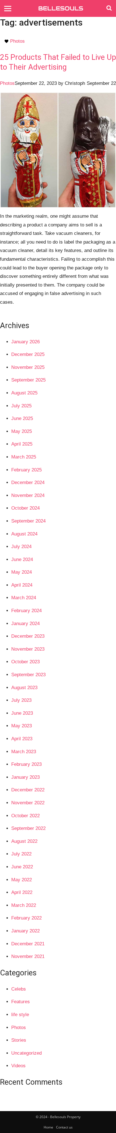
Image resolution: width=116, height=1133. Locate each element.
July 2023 (21, 700)
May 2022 (21, 879)
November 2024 (27, 495)
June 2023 (22, 713)
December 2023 (27, 636)
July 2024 (21, 546)
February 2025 (26, 470)
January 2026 (25, 341)
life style (20, 1014)
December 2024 (27, 482)
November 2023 (27, 649)
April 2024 (21, 585)
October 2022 (25, 815)
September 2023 (28, 674)
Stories (18, 1040)
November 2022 (27, 802)
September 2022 (28, 828)
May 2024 (21, 572)
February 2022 (26, 918)
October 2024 (25, 508)
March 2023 (23, 751)
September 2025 (28, 380)
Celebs (18, 989)
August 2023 (24, 687)
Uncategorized (26, 1053)
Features (20, 1001)
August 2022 (24, 841)
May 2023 (21, 725)
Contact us (64, 1127)
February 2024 (26, 610)
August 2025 (24, 393)
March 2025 (23, 457)
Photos (17, 41)
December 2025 (27, 354)
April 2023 (21, 738)
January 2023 (25, 777)
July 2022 (21, 854)
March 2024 (23, 597)
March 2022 (23, 905)
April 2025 (21, 444)
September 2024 (28, 521)
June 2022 (22, 866)
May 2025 (21, 431)
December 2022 (27, 790)
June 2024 (22, 559)
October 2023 (25, 661)
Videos (18, 1065)
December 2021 (27, 943)
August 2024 (24, 534)
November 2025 (27, 367)
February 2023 (26, 764)
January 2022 (25, 931)
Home (48, 1127)
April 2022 (21, 892)
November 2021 (27, 956)
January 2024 (25, 623)
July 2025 (21, 405)
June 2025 (22, 418)
